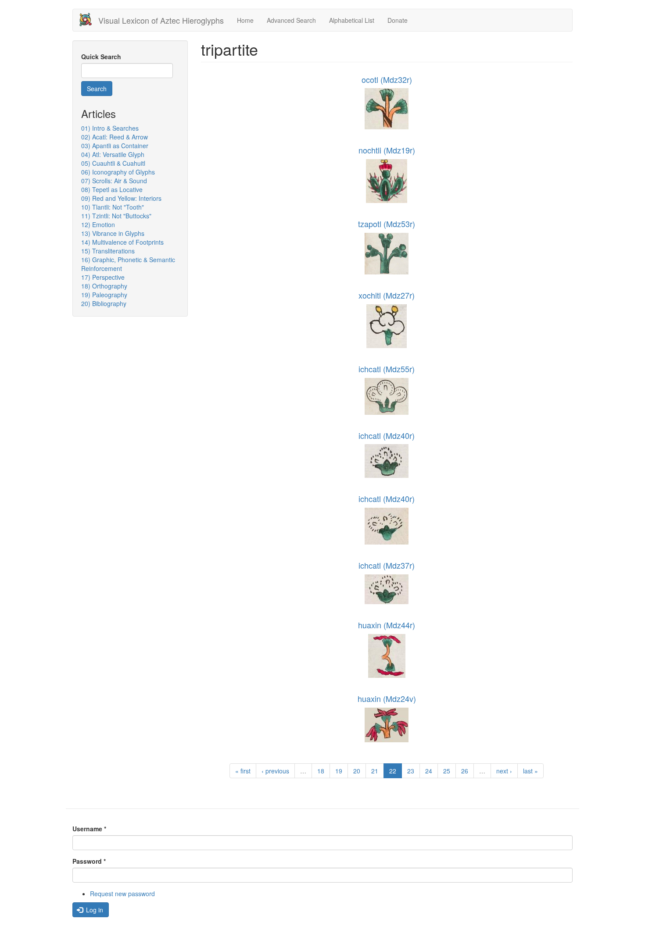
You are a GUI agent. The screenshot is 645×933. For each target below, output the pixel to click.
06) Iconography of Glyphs (118, 171)
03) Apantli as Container (114, 145)
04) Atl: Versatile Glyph (112, 154)
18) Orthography (104, 285)
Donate (397, 20)
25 (446, 770)
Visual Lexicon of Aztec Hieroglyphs (161, 20)
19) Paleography (104, 294)
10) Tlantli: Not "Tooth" (112, 207)
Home (245, 20)
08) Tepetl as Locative (112, 189)
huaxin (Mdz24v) (387, 698)
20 (356, 770)
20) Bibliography (103, 303)
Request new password (122, 893)
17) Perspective (103, 277)
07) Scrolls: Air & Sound (114, 180)
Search (97, 88)
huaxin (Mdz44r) (386, 624)
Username (89, 828)
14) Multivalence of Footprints (122, 242)
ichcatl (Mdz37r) (386, 565)
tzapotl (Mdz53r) (386, 223)
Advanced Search (291, 20)
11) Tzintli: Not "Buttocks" (116, 215)
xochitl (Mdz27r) (386, 295)
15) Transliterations (108, 250)
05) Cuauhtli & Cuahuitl (113, 163)
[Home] (88, 19)
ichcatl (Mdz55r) (386, 368)
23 (410, 770)
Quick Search (101, 56)
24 (428, 770)
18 (320, 770)
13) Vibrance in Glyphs (112, 233)
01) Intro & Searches (110, 128)
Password (89, 861)
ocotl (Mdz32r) (387, 79)
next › (504, 770)
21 (374, 770)
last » (530, 770)
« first (243, 770)
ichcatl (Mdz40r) (386, 435)
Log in (93, 909)
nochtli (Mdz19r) (386, 150)
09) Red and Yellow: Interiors (121, 198)
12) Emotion (98, 224)
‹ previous (275, 770)
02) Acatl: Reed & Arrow (114, 136)
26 (464, 770)
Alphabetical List (351, 20)
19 (338, 770)
